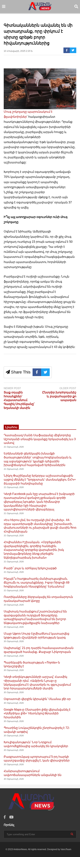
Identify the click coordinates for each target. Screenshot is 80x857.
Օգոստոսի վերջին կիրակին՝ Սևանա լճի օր (37, 699)
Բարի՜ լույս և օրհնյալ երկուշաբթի (30, 568)
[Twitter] (73, 50)
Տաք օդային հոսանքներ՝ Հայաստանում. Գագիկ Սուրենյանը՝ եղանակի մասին (19, 400)
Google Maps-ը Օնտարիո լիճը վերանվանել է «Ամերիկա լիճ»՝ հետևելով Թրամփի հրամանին (37, 713)
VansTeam (66, 849)
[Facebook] (66, 50)
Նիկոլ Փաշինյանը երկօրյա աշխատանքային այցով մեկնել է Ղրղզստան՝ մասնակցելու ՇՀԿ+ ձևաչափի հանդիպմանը (40, 479)
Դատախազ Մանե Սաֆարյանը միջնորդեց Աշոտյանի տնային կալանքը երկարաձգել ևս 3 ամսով (40, 439)
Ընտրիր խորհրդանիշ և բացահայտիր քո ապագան (59, 396)
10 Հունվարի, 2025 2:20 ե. (18, 51)
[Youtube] (11, 817)
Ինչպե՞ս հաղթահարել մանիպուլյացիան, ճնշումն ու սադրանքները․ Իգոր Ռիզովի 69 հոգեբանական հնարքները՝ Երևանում (36, 582)
